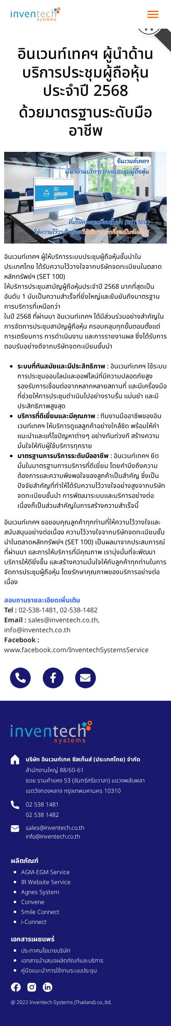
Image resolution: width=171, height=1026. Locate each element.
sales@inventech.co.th (63, 620)
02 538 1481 (42, 804)
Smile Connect (40, 912)
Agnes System (40, 892)
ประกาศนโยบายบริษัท (46, 950)
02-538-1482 (79, 610)
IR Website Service (46, 882)
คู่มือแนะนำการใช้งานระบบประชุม (59, 970)
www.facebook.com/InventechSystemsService (76, 650)
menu (153, 14)
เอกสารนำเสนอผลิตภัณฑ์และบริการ (62, 960)
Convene (32, 902)
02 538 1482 (42, 815)
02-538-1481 (37, 610)
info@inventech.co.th (37, 630)
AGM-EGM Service (45, 872)
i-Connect (33, 922)
